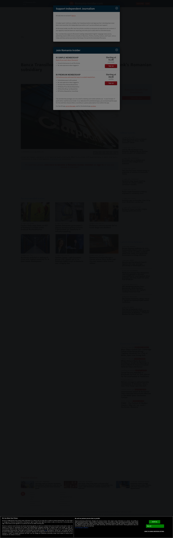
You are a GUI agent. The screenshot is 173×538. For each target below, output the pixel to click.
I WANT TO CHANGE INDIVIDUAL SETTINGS (154, 531)
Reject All (149, 526)
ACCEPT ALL (154, 521)
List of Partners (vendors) (81, 527)
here (46, 530)
